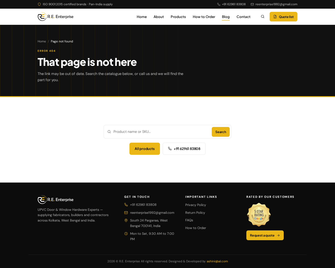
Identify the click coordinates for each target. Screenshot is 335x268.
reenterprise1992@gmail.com (276, 4)
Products (178, 16)
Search (220, 132)
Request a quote (262, 235)
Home (142, 16)
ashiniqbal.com (217, 261)
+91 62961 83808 (234, 4)
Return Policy (195, 213)
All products (145, 148)
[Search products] (263, 16)
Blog (226, 16)
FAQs (189, 220)
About (159, 16)
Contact (243, 16)
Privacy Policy (195, 205)
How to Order (204, 16)
